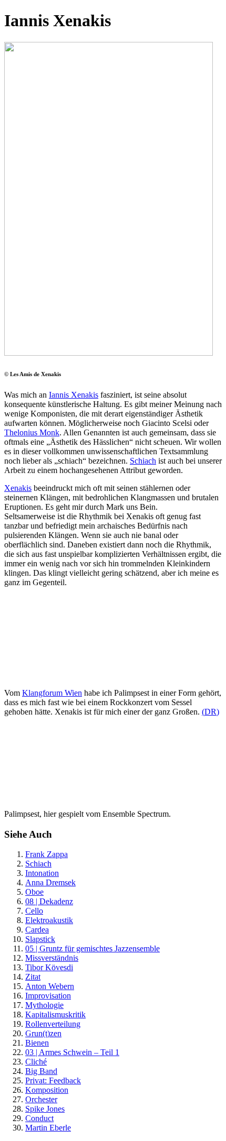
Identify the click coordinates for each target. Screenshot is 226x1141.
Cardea (37, 929)
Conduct (39, 1118)
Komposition (46, 1089)
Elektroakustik (49, 920)
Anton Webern (49, 986)
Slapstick (40, 939)
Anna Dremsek (50, 882)
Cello (34, 910)
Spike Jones (45, 1108)
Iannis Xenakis (73, 394)
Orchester (41, 1099)
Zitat (32, 976)
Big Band (41, 1071)
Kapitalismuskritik (55, 1014)
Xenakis (18, 488)
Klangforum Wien (52, 692)
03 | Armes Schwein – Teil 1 (72, 1052)
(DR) (210, 711)
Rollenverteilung (52, 1023)
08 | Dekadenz (49, 901)
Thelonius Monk (31, 432)
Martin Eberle (48, 1127)
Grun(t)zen (43, 1033)
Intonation (42, 873)
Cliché (36, 1061)
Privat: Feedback (53, 1080)
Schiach (143, 460)
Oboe (34, 891)
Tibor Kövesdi (49, 967)
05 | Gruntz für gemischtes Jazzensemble (92, 948)
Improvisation (48, 995)
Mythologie (44, 1005)
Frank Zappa (46, 854)
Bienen (37, 1042)
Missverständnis (51, 957)
